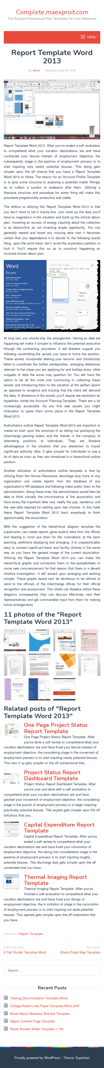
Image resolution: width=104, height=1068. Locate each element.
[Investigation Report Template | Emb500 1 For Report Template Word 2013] (15, 665)
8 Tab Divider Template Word (25, 950)
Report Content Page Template (32, 1021)
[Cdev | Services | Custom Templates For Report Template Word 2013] (64, 640)
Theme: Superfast (76, 1057)
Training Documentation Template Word (38, 998)
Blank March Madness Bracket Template (40, 1013)
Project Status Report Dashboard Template (52, 775)
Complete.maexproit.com (52, 12)
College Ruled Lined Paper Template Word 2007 (45, 1005)
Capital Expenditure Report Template (59, 828)
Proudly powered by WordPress (37, 1057)
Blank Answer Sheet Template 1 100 (36, 1028)
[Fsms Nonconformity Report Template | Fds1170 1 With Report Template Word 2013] (89, 665)
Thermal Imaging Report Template (55, 880)
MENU (91, 37)
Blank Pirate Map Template (80, 950)
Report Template (31, 933)
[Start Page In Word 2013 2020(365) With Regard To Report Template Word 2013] (52, 295)
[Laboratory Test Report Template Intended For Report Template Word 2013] (89, 640)
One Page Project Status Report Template (56, 728)
